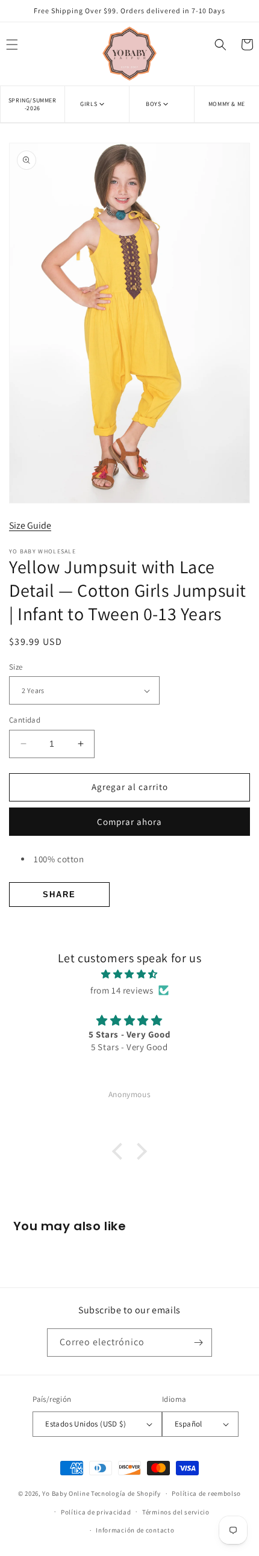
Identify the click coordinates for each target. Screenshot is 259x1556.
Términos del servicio (176, 1512)
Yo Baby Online (65, 1493)
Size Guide (30, 525)
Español (188, 1424)
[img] (129, 974)
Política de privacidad (96, 1512)
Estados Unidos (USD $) (85, 1424)
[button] (96, 104)
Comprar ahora (129, 821)
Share (59, 894)
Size (16, 667)
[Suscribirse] (198, 1342)
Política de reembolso (206, 1493)
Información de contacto (135, 1530)
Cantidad (24, 720)
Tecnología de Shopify (126, 1493)
